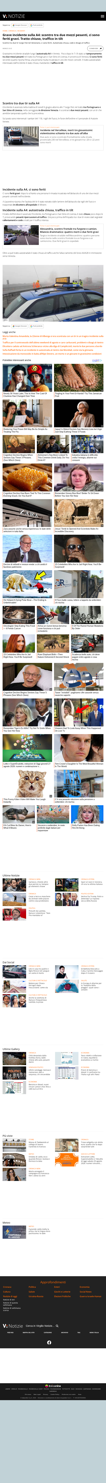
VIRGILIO (14, 1389)
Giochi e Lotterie (62, 1292)
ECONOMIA (85, 1053)
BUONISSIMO (96, 1389)
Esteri (57, 1287)
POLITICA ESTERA (87, 894)
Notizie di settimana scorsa (12, 1309)
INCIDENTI (21, 31)
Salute (32, 1292)
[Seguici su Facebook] (49, 1343)
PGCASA (46, 1389)
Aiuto (79, 1394)
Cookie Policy (55, 1394)
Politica (32, 1287)
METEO (31, 1154)
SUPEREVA (53, 1391)
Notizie (16, 1326)
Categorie (48, 1332)
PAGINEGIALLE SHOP (36, 1389)
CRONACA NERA (34, 879)
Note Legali (37, 1394)
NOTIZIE (16, 16)
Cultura (6, 1292)
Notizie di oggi (10, 1296)
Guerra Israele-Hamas (90, 1296)
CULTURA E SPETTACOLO (38, 981)
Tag (78, 1332)
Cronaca (7, 1287)
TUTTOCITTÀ (66, 1389)
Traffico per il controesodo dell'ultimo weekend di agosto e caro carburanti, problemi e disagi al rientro (53, 342)
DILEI (72, 1389)
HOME (5, 31)
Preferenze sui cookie (69, 1394)
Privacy (45, 1394)
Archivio (64, 1332)
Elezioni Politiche (62, 1296)
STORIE (31, 1139)
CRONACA (12, 31)
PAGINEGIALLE (23, 1389)
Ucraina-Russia (36, 1296)
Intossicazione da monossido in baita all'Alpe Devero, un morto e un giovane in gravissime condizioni (52, 353)
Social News (86, 1292)
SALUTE (84, 981)
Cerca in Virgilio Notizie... (40, 1325)
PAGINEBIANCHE (55, 1389)
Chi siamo (28, 1394)
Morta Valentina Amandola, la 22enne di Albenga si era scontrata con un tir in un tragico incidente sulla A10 (53, 337)
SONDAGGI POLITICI (36, 1067)
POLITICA (32, 908)
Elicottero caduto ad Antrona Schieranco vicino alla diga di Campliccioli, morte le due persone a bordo (52, 346)
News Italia (94, 1332)
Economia (84, 1287)
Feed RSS (10, 1332)
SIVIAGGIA (78, 1389)
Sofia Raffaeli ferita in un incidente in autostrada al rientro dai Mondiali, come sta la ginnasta (48, 350)
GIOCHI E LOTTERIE (88, 1154)
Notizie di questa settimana (10, 1304)
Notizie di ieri (9, 1299)
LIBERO (7, 1389)
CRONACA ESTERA (87, 879)
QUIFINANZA (87, 1389)
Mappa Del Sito (29, 1332)
